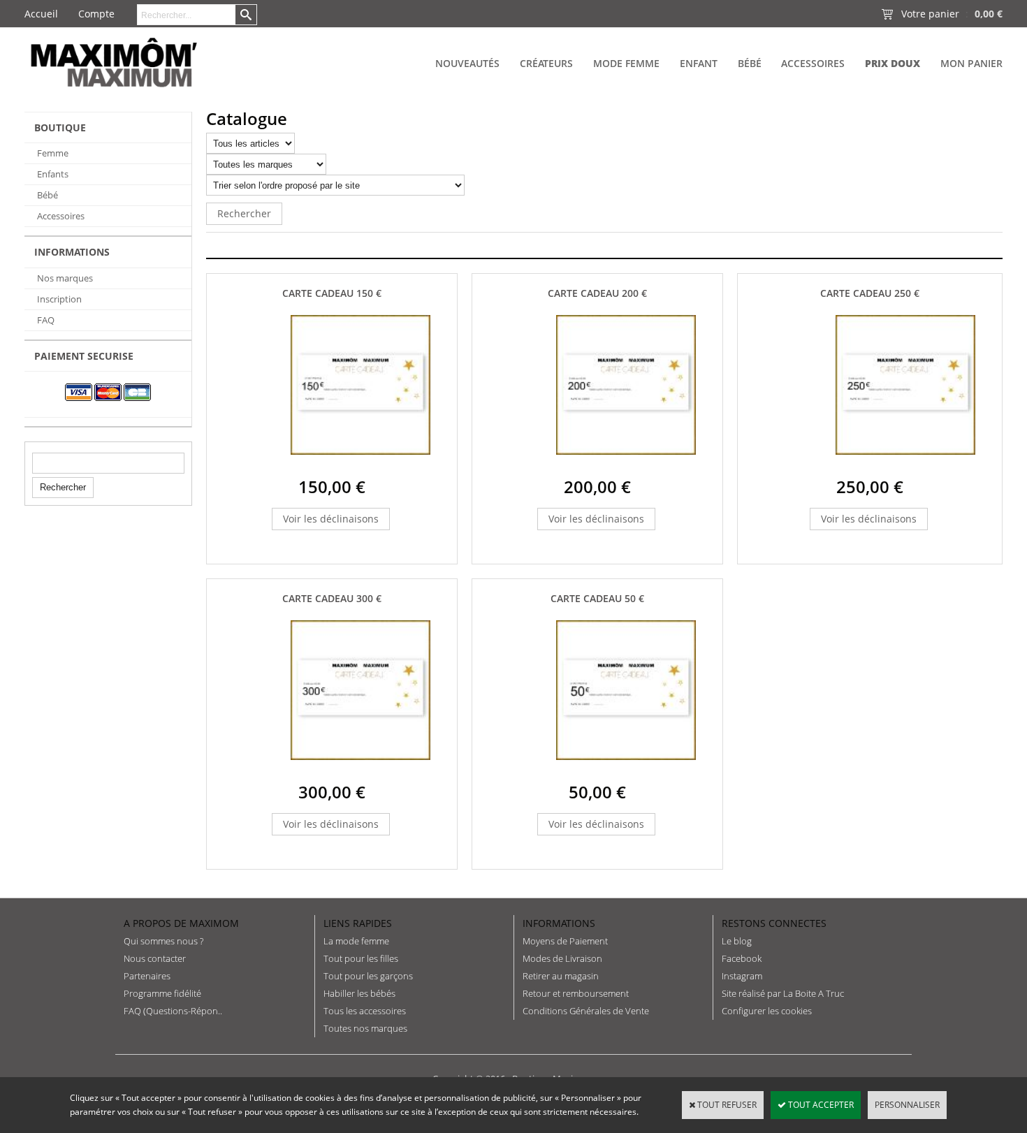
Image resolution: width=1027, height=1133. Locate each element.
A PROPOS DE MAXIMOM (181, 923)
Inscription (59, 299)
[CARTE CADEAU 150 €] (360, 466)
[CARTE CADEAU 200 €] (626, 466)
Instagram (742, 976)
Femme (52, 153)
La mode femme (356, 941)
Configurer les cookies (767, 1010)
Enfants (52, 174)
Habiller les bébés (359, 993)
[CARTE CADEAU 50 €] (626, 771)
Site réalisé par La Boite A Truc (783, 993)
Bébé (750, 63)
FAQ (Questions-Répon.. (173, 1010)
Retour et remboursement (576, 993)
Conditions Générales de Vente (586, 1010)
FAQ (45, 320)
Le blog (737, 941)
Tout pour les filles (360, 958)
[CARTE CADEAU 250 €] (905, 466)
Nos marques (65, 278)
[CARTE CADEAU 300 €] (360, 771)
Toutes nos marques (365, 1028)
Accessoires (813, 63)
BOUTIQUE (60, 127)
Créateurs (546, 63)
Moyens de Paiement (565, 941)
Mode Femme (626, 63)
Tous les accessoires (364, 1010)
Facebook (742, 958)
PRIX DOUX (892, 63)
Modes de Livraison (562, 958)
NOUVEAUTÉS (467, 63)
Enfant (699, 63)
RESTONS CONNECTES (774, 923)
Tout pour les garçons (368, 976)
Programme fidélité (162, 993)
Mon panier (971, 63)
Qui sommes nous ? (163, 941)
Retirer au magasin (561, 976)
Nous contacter (155, 958)
